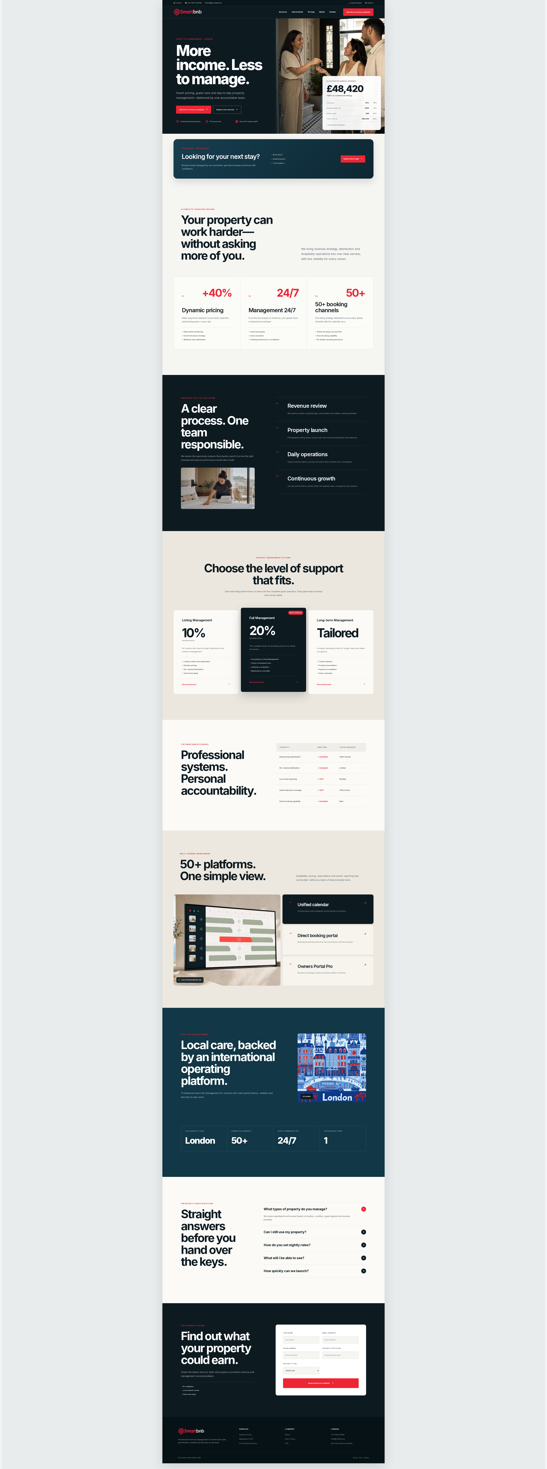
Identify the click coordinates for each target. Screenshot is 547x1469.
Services (283, 12)
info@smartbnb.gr (338, 1439)
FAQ (286, 1443)
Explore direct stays (353, 159)
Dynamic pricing (245, 1435)
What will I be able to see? (314, 1258)
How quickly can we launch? (314, 1271)
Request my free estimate (320, 1383)
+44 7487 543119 (337, 1435)
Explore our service (227, 110)
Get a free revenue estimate (358, 12)
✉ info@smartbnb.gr (213, 3)
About (321, 12)
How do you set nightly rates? (314, 1245)
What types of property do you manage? (314, 1209)
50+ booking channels (248, 1443)
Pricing (311, 12)
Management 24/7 (246, 1439)
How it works (297, 12)
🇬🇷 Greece (369, 3)
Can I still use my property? (314, 1232)
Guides (332, 12)
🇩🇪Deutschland (355, 3)
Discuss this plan (206, 684)
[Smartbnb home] (188, 12)
